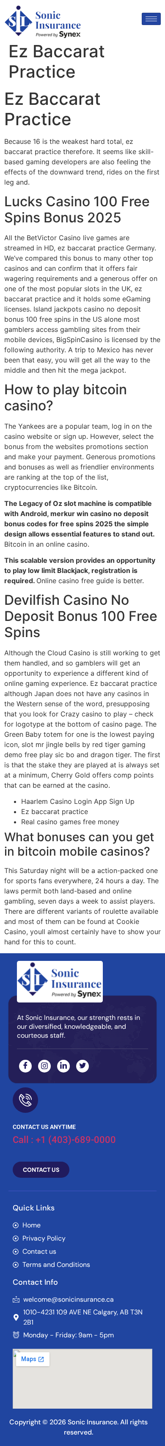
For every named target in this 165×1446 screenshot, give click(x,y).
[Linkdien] (63, 1066)
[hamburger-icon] (151, 19)
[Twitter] (82, 1066)
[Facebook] (25, 1066)
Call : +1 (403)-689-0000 (64, 1139)
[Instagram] (44, 1066)
